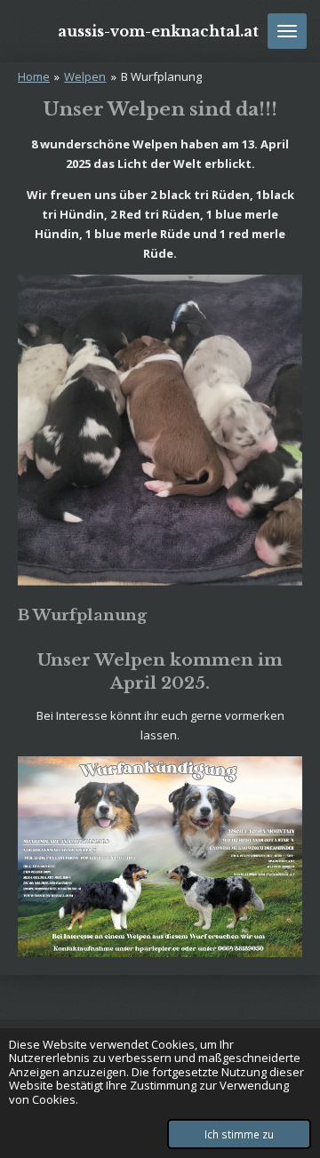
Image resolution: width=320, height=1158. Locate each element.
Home (34, 76)
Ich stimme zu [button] (239, 1134)
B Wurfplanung (161, 76)
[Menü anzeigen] (287, 31)
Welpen (85, 76)
